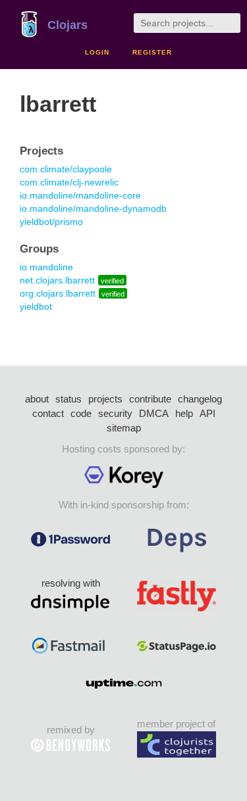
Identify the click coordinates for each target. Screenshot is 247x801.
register (152, 52)
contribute (150, 398)
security (115, 413)
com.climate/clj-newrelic (69, 182)
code (81, 413)
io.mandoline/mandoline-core (80, 195)
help (184, 413)
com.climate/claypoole (66, 169)
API (207, 413)
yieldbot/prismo (51, 221)
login (97, 52)
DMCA (154, 413)
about (37, 398)
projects (105, 398)
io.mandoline (46, 267)
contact (48, 413)
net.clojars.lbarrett (57, 280)
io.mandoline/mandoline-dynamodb (93, 208)
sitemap (124, 427)
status (68, 398)
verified (112, 281)
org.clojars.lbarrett (58, 293)
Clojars (67, 25)
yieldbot (36, 306)
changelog (200, 398)
